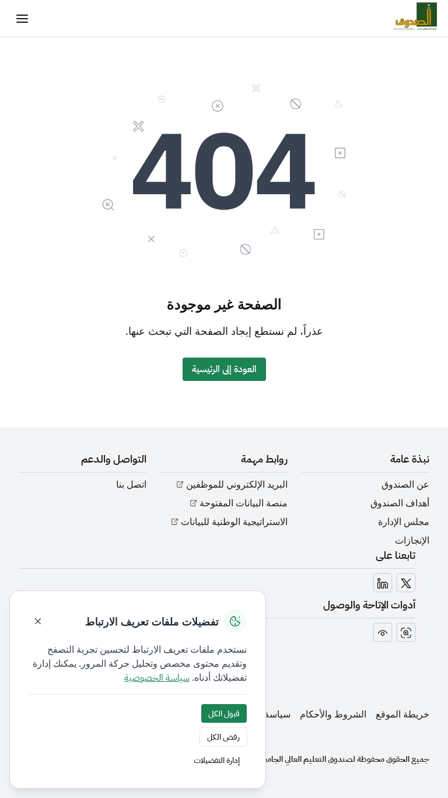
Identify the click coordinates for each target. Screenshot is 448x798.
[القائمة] (22, 19)
